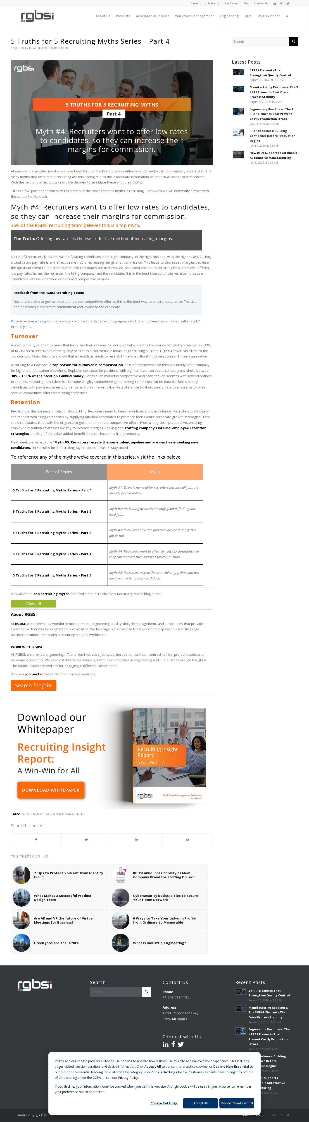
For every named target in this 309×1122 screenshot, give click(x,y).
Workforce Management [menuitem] (194, 16)
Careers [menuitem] (196, 3)
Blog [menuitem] (246, 3)
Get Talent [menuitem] (231, 3)
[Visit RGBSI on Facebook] (173, 1045)
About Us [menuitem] (103, 16)
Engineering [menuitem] (229, 16)
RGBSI (20, 623)
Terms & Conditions (252, 1115)
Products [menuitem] (123, 16)
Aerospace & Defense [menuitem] (152, 16)
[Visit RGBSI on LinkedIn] (166, 1045)
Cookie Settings (164, 1103)
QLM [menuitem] (248, 16)
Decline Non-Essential (237, 1103)
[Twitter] (288, 3)
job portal (34, 674)
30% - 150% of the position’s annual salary (47, 376)
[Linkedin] (274, 3)
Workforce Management (50, 48)
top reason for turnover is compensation (87, 364)
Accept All (200, 1103)
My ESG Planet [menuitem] (268, 16)
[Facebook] (281, 3)
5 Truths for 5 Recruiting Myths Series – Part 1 (52, 490)
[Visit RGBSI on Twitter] (181, 1045)
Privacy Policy (128, 1077)
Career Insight (21, 48)
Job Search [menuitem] (213, 3)
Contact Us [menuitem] (261, 3)
